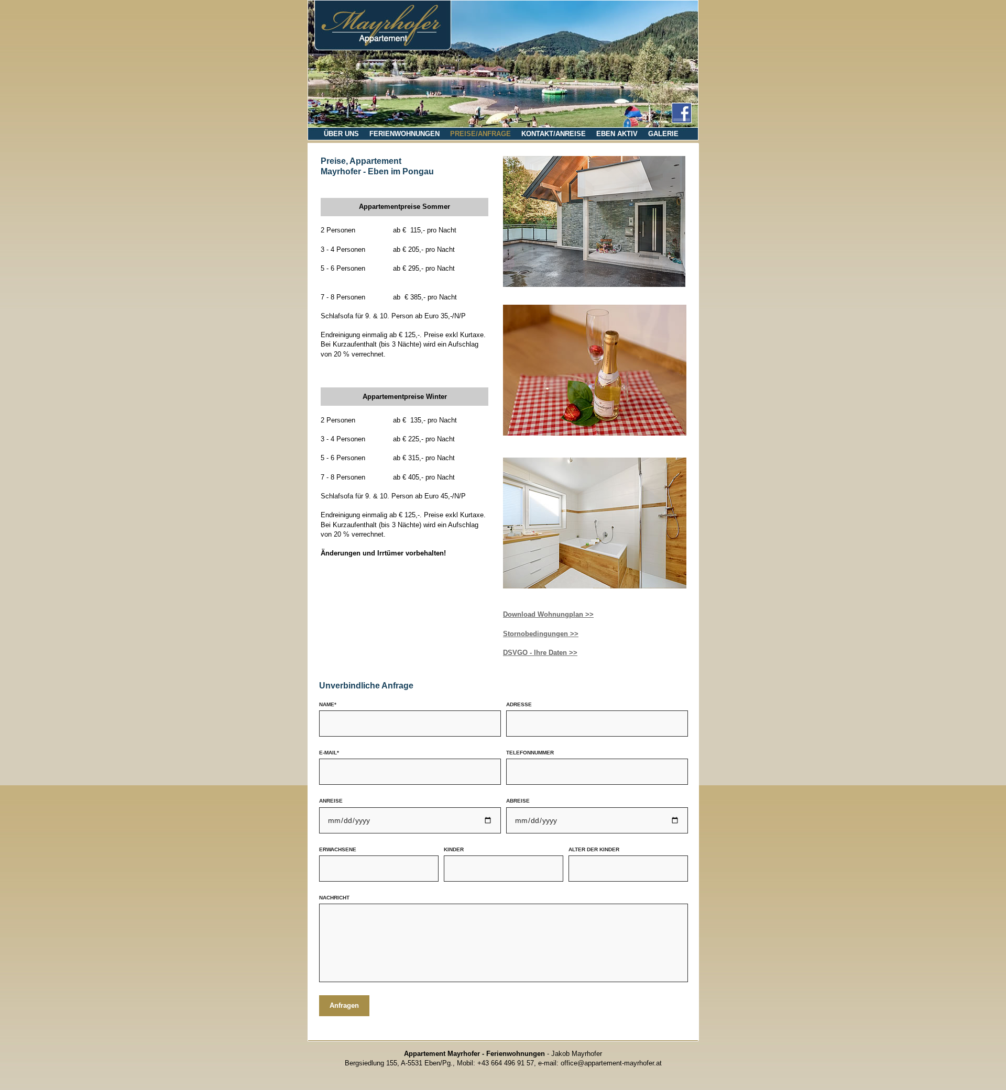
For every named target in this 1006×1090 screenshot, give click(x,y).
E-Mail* (329, 752)
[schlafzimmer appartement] (594, 433)
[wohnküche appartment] (594, 223)
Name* (327, 704)
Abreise (518, 801)
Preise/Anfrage (480, 134)
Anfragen (344, 1005)
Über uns (341, 134)
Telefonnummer (530, 752)
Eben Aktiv (617, 134)
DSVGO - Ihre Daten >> (540, 653)
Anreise (331, 801)
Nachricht (334, 897)
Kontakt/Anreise (553, 134)
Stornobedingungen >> (540, 634)
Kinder (454, 849)
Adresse (519, 704)
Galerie (663, 134)
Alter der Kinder (593, 849)
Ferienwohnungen (404, 134)
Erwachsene (337, 849)
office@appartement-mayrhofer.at (611, 1063)
